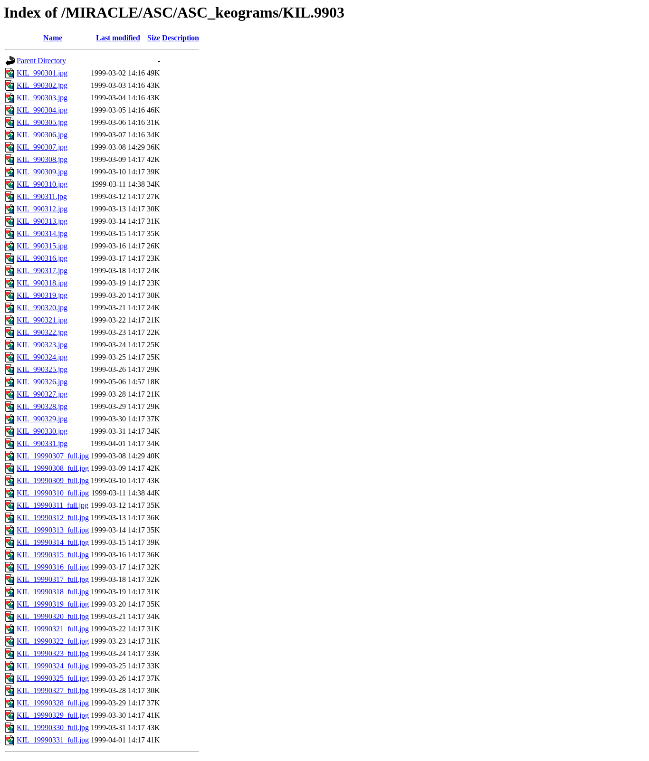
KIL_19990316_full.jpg (53, 567)
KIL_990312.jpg (42, 209)
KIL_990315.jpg (42, 246)
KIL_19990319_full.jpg (53, 604)
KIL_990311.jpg (42, 196)
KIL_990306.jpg (42, 135)
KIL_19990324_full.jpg (53, 666)
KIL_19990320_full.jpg (53, 616)
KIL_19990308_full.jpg (53, 468)
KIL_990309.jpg (42, 172)
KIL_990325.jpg (42, 369)
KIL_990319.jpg (42, 295)
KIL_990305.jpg (42, 122)
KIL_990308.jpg (42, 159)
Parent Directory (41, 61)
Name (52, 38)
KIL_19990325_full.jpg (53, 678)
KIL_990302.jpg (42, 85)
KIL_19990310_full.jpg (53, 493)
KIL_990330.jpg (42, 431)
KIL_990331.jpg (42, 443)
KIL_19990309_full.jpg (53, 480)
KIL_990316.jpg (42, 258)
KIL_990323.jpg (42, 345)
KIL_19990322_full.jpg (53, 641)
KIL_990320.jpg (42, 308)
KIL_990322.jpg (42, 332)
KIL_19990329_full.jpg (53, 715)
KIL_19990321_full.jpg (53, 629)
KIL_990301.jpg (42, 73)
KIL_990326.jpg (42, 382)
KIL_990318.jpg (42, 283)
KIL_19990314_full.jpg (53, 542)
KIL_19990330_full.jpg (53, 727)
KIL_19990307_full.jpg (53, 456)
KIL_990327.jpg (42, 394)
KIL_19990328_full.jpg (53, 703)
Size (153, 38)
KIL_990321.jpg (42, 320)
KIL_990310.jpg (42, 184)
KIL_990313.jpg (42, 221)
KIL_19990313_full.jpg (53, 530)
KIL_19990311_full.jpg (52, 505)
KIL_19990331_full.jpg (53, 740)
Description (180, 38)
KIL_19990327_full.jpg (53, 690)
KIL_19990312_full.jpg (53, 518)
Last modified (118, 38)
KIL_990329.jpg (42, 419)
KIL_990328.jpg (42, 406)
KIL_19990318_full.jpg (53, 592)
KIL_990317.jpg (42, 270)
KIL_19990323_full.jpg (53, 653)
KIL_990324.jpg (42, 357)
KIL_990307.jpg (42, 147)
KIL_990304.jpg (42, 110)
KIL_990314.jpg (42, 233)
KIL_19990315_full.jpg (53, 555)
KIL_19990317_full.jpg (53, 579)
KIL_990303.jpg (42, 98)
